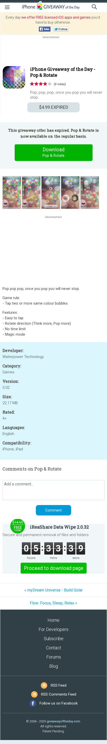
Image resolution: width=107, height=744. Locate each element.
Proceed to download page (53, 568)
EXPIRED (53, 107)
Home (53, 620)
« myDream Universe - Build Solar (53, 590)
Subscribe (53, 638)
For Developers (53, 629)
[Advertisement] (53, 51)
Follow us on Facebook (59, 703)
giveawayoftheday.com (63, 721)
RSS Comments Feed (58, 694)
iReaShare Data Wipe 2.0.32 (59, 527)
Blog (53, 666)
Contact (53, 647)
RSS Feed (58, 685)
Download (53, 152)
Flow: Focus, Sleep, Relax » (53, 603)
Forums (53, 657)
